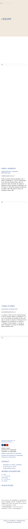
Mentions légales (5, 448)
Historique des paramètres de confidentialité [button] (12, 455)
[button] (26, 8)
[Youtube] (7, 445)
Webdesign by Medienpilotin (14, 522)
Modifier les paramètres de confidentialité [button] (11, 453)
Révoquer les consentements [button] (8, 457)
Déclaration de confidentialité (8, 449)
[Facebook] (24, 5)
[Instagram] (26, 5)
